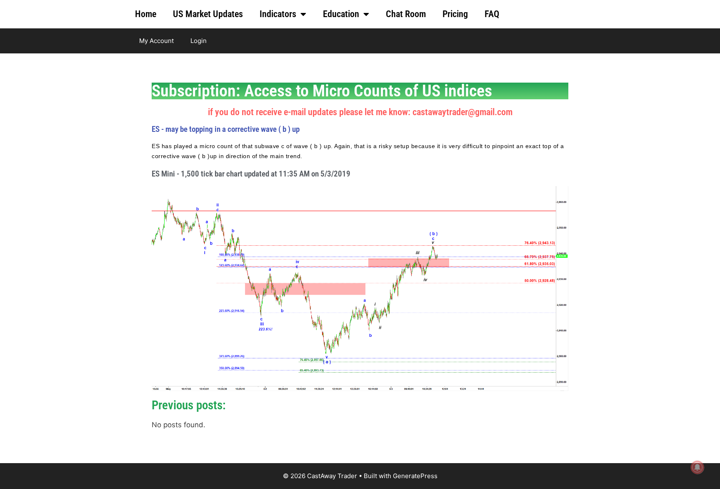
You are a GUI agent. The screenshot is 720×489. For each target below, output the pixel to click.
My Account (156, 41)
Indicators (278, 14)
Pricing (455, 14)
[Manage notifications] (697, 467)
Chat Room (406, 14)
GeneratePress (415, 476)
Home (145, 14)
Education (341, 14)
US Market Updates (208, 14)
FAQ (492, 14)
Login (198, 41)
